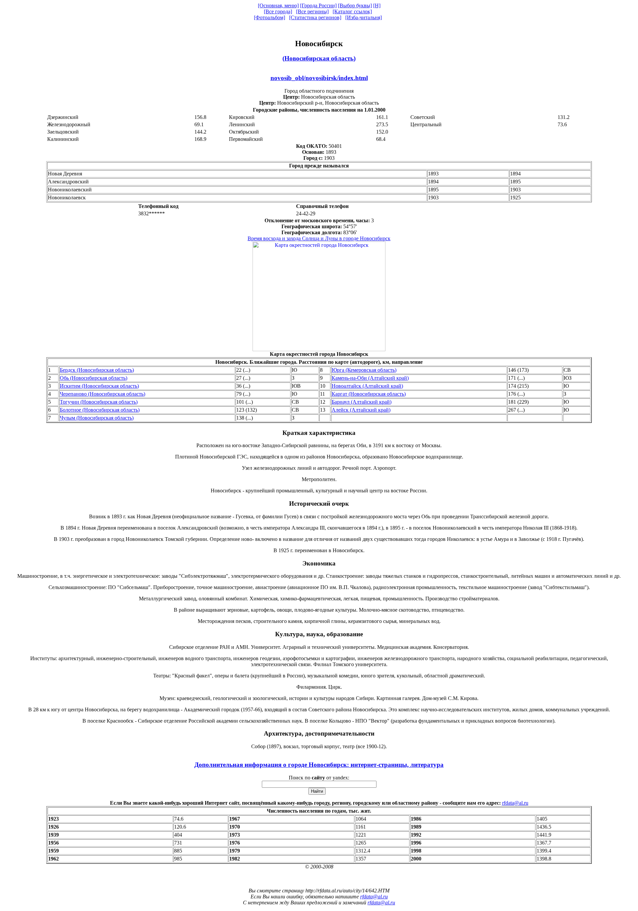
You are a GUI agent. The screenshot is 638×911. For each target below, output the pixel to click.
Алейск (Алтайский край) (361, 410)
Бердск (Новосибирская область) (97, 370)
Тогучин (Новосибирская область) (99, 402)
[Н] (376, 5)
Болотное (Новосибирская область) (100, 410)
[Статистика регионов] (315, 17)
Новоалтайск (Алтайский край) (367, 386)
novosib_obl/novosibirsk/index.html (319, 77)
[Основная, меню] (278, 5)
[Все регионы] (312, 11)
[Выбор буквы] (355, 5)
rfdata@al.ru (515, 803)
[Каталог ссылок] (352, 11)
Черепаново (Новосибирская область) (102, 394)
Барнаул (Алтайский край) (361, 402)
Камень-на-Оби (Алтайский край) (370, 378)
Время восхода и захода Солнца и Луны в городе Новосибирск (319, 238)
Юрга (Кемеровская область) (364, 370)
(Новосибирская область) (319, 58)
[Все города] (278, 11)
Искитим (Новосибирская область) (99, 386)
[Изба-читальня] (363, 17)
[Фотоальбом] (269, 17)
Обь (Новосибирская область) (93, 378)
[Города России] (318, 5)
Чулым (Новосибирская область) (97, 418)
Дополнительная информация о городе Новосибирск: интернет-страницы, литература (319, 764)
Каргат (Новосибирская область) (369, 394)
